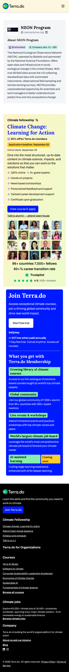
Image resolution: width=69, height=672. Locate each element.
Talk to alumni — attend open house (28, 215)
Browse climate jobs (14, 618)
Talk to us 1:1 (9, 540)
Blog (5, 645)
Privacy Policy (48, 662)
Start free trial (21, 323)
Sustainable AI (10, 583)
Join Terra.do (13, 509)
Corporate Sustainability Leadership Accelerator (28, 573)
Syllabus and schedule (14, 536)
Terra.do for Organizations (22, 547)
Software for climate (13, 569)
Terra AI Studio (10, 564)
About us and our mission (17, 640)
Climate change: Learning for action (21, 526)
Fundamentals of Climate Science (20, 587)
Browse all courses (13, 592)
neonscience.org (34, 32)
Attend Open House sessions (18, 531)
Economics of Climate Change (18, 578)
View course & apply (23, 209)
